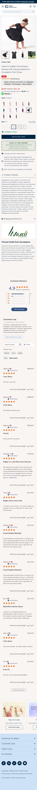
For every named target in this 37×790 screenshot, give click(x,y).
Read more (13, 478)
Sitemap (29, 773)
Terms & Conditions (18, 773)
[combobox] (18, 12)
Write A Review (19, 309)
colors (13, 353)
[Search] (33, 12)
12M (4, 127)
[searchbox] (10, 344)
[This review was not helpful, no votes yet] (31, 389)
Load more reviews (18, 690)
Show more (13, 358)
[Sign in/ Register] (30, 6)
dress (5, 358)
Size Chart (32, 122)
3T (18, 127)
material (6, 353)
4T (23, 127)
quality (20, 353)
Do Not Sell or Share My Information (14, 778)
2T (13, 127)
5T (29, 127)
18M (9, 127)
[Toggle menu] (3, 6)
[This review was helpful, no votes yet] (28, 389)
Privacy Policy (6, 773)
